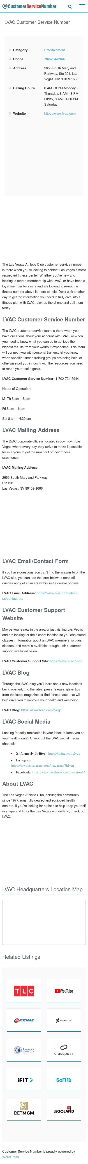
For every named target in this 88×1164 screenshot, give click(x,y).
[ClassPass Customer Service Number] (64, 1049)
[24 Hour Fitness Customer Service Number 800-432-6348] (24, 1020)
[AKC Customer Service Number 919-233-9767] (24, 1049)
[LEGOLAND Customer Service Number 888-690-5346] (64, 1109)
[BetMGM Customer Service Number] (24, 1109)
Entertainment (54, 49)
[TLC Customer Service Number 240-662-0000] (24, 990)
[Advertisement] (44, 156)
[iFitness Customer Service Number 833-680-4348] (24, 1079)
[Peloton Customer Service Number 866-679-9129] (64, 1020)
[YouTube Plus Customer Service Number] (64, 990)
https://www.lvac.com (60, 113)
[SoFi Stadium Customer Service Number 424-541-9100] (64, 1079)
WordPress (10, 1156)
